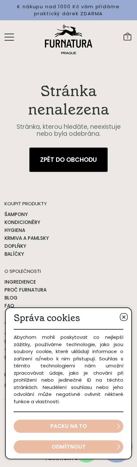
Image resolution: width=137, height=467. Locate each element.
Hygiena (14, 230)
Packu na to (68, 426)
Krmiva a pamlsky (26, 238)
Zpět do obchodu (68, 159)
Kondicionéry (22, 222)
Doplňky (15, 246)
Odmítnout (69, 447)
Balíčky (14, 254)
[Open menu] (9, 37)
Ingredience (20, 282)
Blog (11, 297)
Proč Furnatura (25, 289)
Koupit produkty (25, 203)
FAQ (9, 305)
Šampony (16, 214)
